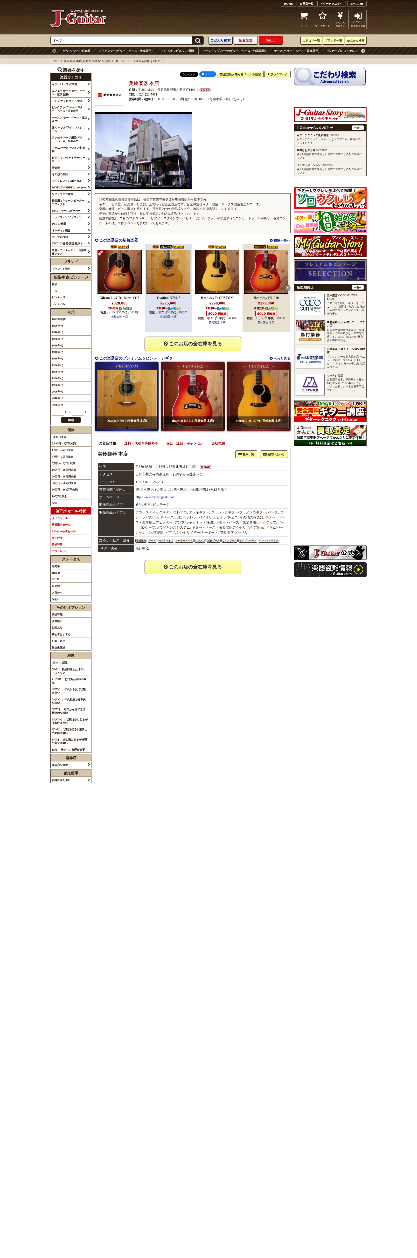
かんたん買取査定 (340, 24)
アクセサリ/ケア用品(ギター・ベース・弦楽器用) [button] (67, 139)
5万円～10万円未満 (63, 463)
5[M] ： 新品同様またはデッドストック (69, 671)
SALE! (271, 40)
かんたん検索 (355, 40)
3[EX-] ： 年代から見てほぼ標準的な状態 (68, 711)
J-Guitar (78, 19)
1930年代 (57, 345)
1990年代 (57, 385)
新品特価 (57, 544)
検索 (71, 420)
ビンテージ (58, 297)
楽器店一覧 (307, 3)
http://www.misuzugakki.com (155, 497)
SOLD (55, 579)
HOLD (56, 572)
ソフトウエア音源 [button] (62, 194)
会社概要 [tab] (218, 443)
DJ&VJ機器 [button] (59, 223)
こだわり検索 (220, 40)
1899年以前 (59, 319)
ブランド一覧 (333, 40)
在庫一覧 (248, 454)
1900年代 (57, 325)
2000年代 (57, 391)
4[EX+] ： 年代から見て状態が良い (69, 691)
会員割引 (57, 621)
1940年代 (57, 352)
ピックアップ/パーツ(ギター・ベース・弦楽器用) (234, 51)
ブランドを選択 (61, 268)
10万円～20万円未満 (64, 469)
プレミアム (58, 303)
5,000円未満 (59, 436)
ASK (54, 502)
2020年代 (57, 404)
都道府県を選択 (61, 780)
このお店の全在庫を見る (195, 343)
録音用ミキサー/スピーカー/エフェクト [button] (68, 202)
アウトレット (60, 551)
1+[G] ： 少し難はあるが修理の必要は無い (69, 741)
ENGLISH (356, 3)
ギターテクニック (331, 3)
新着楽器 (245, 40)
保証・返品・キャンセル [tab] (184, 443)
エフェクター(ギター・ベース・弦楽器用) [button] (68, 92)
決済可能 (57, 614)
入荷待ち (57, 592)
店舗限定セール (61, 524)
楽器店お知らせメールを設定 (241, 74)
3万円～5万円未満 (62, 456)
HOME (288, 3)
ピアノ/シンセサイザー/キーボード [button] (68, 159)
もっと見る (282, 358)
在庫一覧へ (282, 240)
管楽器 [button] (56, 167)
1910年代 (57, 332)
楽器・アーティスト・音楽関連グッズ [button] (69, 252)
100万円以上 (59, 496)
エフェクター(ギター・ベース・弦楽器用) (125, 51)
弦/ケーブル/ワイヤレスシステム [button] (68, 129)
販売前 (56, 586)
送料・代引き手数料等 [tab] (141, 443)
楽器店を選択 (60, 764)
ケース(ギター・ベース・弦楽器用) (296, 51)
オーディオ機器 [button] (61, 230)
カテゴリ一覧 (311, 40)
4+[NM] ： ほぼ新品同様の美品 (69, 681)
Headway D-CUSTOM (217, 298)
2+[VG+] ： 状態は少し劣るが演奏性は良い (70, 721)
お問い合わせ (276, 454)
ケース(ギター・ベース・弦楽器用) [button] (69, 119)
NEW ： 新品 (60, 662)
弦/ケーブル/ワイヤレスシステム (348, 51)
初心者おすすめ (61, 634)
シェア (209, 74)
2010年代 (57, 398)
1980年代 (57, 378)
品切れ (56, 599)
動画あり (57, 627)
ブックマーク (322, 26)
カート (304, 26)
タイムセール (60, 518)
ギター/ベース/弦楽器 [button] (64, 84)
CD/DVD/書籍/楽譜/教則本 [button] (67, 243)
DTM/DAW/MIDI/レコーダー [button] (69, 187)
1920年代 (57, 339)
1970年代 (57, 371)
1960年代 (57, 365)
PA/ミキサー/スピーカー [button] (66, 210)
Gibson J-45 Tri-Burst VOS (119, 298)
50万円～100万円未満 (65, 489)
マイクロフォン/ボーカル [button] (67, 180)
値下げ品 (57, 537)
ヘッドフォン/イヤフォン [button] (67, 217)
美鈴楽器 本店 (119, 316)
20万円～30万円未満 (64, 476)
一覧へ (357, 127)
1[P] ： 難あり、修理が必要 (68, 749)
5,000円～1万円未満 (64, 443)
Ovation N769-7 (168, 298)
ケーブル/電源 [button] (60, 236)
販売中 (56, 566)
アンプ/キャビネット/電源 (177, 51)
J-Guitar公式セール (64, 531)
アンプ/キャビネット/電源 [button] (67, 100)
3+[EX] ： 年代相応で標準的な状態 (69, 701)
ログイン (358, 24)
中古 (54, 290)
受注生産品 (58, 647)
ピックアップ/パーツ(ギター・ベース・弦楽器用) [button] (67, 109)
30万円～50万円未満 (64, 483)
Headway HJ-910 (266, 298)
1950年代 (57, 358)
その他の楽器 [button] (60, 174)
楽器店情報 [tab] (107, 443)
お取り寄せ (58, 640)
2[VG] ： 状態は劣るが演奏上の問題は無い (69, 731)
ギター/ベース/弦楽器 (76, 51)
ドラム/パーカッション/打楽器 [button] (68, 149)
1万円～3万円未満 (62, 450)
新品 (54, 284)
